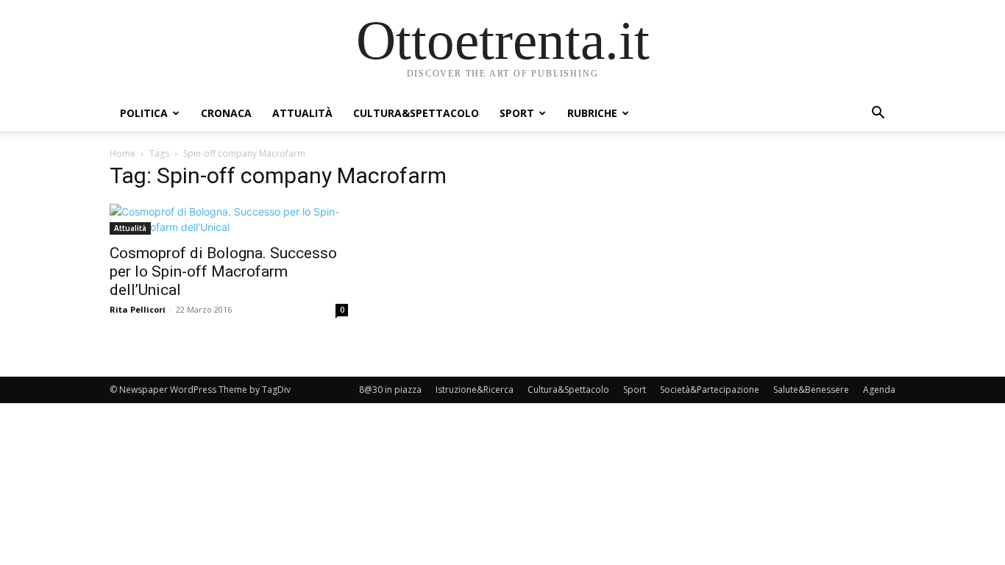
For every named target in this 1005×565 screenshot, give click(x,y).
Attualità (302, 113)
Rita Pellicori (138, 309)
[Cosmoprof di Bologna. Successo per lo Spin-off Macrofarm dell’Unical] (229, 219)
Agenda (879, 389)
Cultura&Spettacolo (416, 113)
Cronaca (226, 113)
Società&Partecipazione (709, 389)
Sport (517, 113)
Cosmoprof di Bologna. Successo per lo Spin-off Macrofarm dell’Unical (223, 271)
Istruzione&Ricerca (475, 389)
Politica (144, 113)
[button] (877, 114)
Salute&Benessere (811, 389)
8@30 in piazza (390, 389)
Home (122, 153)
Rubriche (592, 113)
